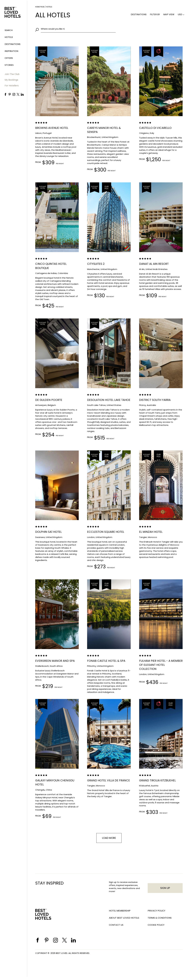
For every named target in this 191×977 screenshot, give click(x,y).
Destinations (12, 44)
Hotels (9, 37)
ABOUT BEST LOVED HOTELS (124, 917)
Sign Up (165, 888)
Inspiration (11, 51)
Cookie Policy (156, 925)
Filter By (155, 14)
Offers (9, 58)
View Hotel (47, 102)
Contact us (116, 925)
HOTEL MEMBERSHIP (119, 910)
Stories (9, 65)
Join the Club (12, 74)
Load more (109, 838)
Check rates (66, 102)
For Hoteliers (12, 85)
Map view (168, 14)
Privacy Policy (156, 910)
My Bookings (11, 79)
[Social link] (5, 94)
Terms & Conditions (160, 917)
